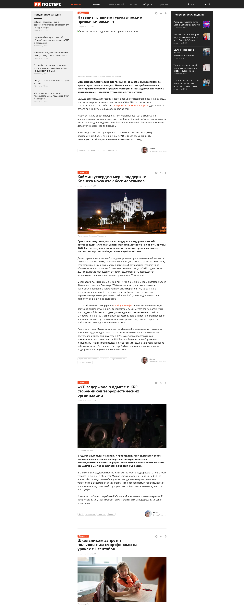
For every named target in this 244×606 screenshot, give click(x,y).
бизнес (104, 359)
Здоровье (163, 4)
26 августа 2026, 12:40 (87, 554)
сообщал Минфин (123, 305)
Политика (75, 4)
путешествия (94, 150)
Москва (133, 4)
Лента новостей (116, 4)
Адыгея (102, 514)
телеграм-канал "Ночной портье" (130, 105)
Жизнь (96, 4)
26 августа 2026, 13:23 (87, 400)
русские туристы (110, 150)
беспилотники (85, 362)
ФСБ (80, 514)
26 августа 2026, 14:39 (87, 186)
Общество (148, 4)
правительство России (88, 359)
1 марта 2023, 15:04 (86, 26)
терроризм (90, 514)
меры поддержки (118, 359)
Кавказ (111, 514)
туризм (82, 150)
